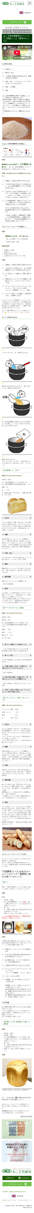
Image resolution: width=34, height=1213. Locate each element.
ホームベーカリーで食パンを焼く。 (19, 312)
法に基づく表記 (12, 1200)
